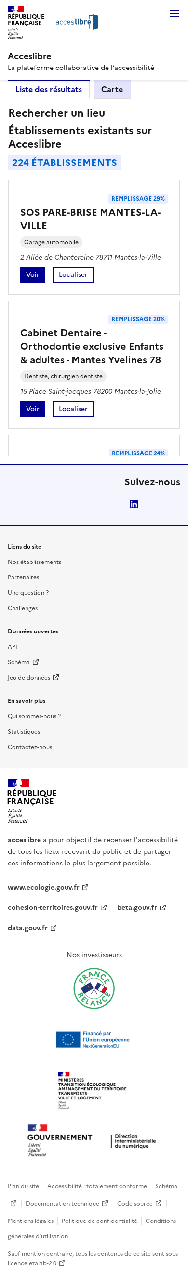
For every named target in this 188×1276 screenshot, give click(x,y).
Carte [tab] (112, 89)
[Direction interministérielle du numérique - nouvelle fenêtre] (94, 1141)
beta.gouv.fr (137, 908)
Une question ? (28, 593)
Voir (35, 276)
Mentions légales (31, 1221)
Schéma (19, 662)
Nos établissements (34, 562)
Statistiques (24, 731)
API (12, 647)
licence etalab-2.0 (32, 1263)
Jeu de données (29, 677)
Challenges (23, 608)
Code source (135, 1203)
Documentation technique (62, 1203)
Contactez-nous (30, 747)
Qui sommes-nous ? (34, 716)
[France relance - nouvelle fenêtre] (94, 988)
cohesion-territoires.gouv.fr (53, 908)
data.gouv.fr (28, 928)
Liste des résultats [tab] (48, 89)
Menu (174, 13)
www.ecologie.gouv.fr (44, 887)
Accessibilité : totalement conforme (97, 1186)
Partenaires (23, 577)
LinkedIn (134, 504)
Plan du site (23, 1186)
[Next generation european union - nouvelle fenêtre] (94, 1039)
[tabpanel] (94, 281)
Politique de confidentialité (99, 1221)
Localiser (76, 276)
